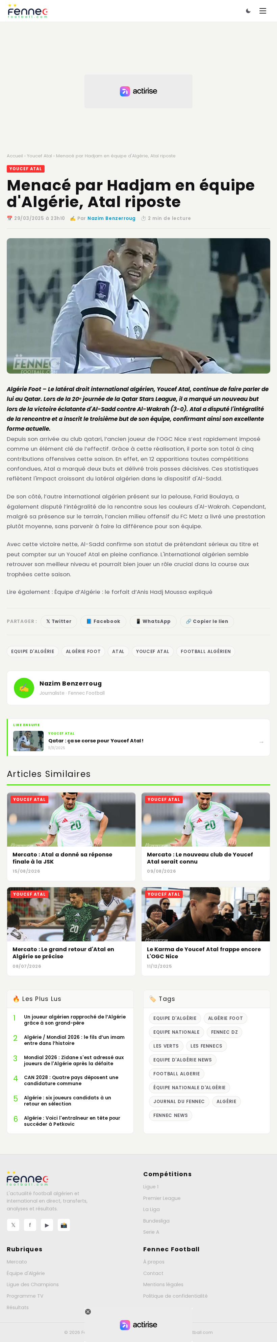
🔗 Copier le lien (207, 621)
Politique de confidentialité (175, 1296)
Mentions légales (163, 1284)
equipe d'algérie (32, 651)
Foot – (37, 389)
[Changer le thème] (248, 11)
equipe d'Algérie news (182, 1060)
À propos (154, 1261)
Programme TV (25, 1296)
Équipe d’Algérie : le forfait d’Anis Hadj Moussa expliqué (133, 592)
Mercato (17, 1261)
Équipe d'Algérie (26, 1273)
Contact (153, 1273)
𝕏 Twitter (58, 621)
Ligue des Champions (33, 1284)
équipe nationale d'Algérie (189, 1087)
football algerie (176, 1074)
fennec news (170, 1115)
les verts (166, 1046)
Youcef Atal (39, 156)
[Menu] (263, 11)
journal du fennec (179, 1101)
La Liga (151, 1209)
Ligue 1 (150, 1186)
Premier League (162, 1198)
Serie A (151, 1232)
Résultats (18, 1307)
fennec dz (224, 1032)
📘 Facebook (103, 621)
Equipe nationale (176, 1032)
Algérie (17, 389)
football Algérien (206, 651)
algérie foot (83, 651)
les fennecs (207, 1046)
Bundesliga (156, 1220)
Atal (118, 651)
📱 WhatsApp (153, 621)
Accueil (15, 156)
